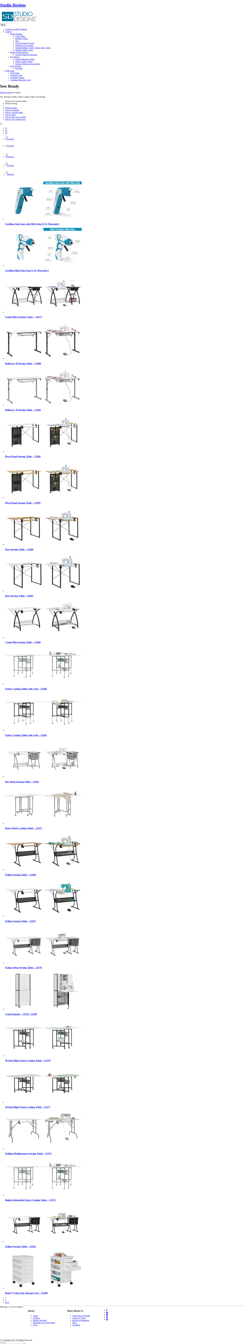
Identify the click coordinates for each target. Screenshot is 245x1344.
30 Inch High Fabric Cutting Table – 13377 (27, 1107)
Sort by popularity (12, 110)
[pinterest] (107, 1319)
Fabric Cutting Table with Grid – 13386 (26, 688)
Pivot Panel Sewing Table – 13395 (23, 503)
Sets (17, 41)
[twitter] (107, 1312)
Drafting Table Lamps (24, 50)
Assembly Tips (16, 75)
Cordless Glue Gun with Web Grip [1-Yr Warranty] (32, 224)
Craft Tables (20, 36)
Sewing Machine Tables (25, 59)
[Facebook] (10, 139)
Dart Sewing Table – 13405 (19, 596)
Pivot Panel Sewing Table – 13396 (23, 456)
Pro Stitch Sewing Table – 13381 (22, 781)
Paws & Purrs (15, 66)
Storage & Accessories (24, 45)
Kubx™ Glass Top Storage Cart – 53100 (26, 1293)
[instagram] (107, 1315)
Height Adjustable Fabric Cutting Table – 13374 (30, 1200)
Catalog (8, 92)
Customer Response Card (20, 80)
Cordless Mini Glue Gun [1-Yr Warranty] (27, 270)
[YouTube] (10, 165)
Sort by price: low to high (15, 117)
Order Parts (14, 73)
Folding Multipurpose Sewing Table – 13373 (28, 1153)
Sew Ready (15, 57)
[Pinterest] (10, 174)
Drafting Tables (21, 38)
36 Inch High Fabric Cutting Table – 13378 (27, 1060)
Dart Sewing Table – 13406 (19, 549)
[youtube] (107, 1317)
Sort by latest (10, 115)
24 (6, 130)
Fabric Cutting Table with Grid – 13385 (26, 735)
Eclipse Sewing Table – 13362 (20, 1246)
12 (6, 128)
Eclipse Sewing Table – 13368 (20, 874)
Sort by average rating (14, 112)
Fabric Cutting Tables (24, 61)
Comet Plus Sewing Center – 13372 (23, 317)
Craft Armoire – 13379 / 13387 (21, 1014)
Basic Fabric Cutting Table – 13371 (23, 828)
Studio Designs (13, 5)
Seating (32, 48)
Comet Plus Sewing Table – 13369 (23, 642)
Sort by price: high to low (15, 119)
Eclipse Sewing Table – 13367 (20, 921)
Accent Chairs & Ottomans (26, 55)
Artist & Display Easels (24, 43)
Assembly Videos (17, 78)
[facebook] (106, 1310)
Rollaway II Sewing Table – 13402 (23, 410)
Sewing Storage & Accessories (27, 64)
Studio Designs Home (19, 52)
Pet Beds (18, 68)
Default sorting (11, 108)
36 (6, 133)
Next (7, 1302)
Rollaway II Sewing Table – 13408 (23, 363)
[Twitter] (10, 146)
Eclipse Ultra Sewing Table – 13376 (23, 967)
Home (2, 92)
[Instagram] (10, 157)
